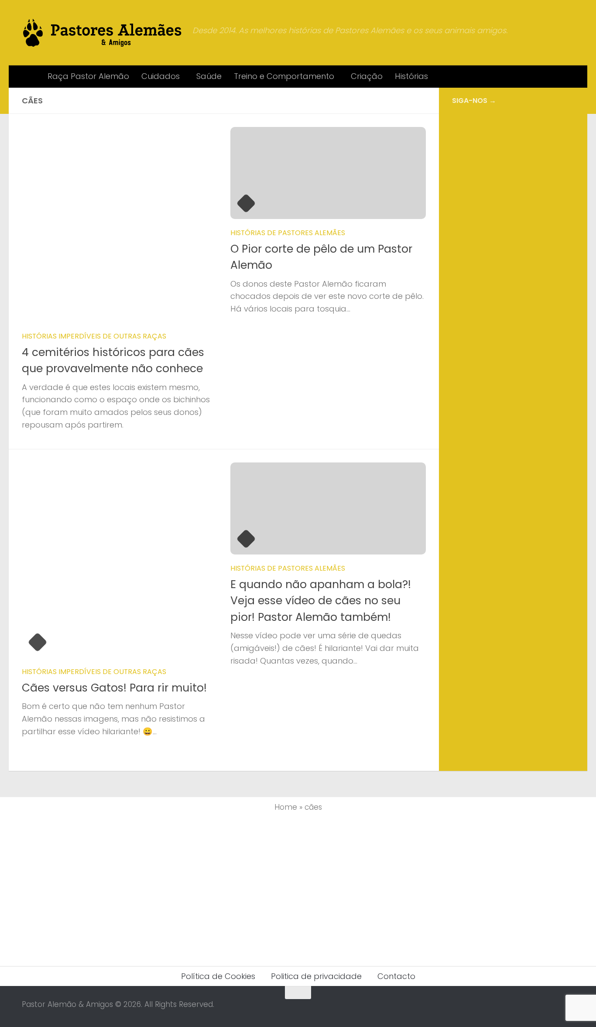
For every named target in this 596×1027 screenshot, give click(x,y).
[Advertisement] (513, 258)
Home (285, 807)
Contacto (396, 976)
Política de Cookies (218, 976)
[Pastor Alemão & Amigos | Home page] (103, 32)
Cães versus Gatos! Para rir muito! (114, 687)
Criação (367, 76)
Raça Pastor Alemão (88, 76)
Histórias (411, 76)
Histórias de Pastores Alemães (287, 233)
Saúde (209, 76)
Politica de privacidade (316, 976)
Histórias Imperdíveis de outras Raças (94, 336)
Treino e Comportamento (284, 76)
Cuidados (160, 76)
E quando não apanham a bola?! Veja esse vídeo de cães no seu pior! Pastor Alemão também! (320, 601)
